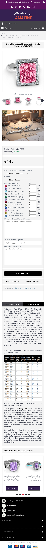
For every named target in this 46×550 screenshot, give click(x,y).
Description (12, 304)
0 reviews (18, 288)
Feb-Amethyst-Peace (15, 188)
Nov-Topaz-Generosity (15, 213)
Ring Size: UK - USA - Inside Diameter (18, 170)
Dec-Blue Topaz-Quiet (15, 216)
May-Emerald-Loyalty (15, 197)
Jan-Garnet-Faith (14, 186)
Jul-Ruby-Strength (14, 202)
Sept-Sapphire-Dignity (16, 207)
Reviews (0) (33, 304)
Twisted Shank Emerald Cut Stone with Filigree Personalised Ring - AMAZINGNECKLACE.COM (12, 479)
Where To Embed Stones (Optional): (17, 219)
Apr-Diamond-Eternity (15, 194)
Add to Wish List (13, 281)
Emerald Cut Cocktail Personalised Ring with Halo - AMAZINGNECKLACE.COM (34, 479)
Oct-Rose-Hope (13, 210)
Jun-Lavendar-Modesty (16, 199)
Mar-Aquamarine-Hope (16, 191)
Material (7, 177)
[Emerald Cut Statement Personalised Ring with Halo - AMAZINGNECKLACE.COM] (23, 71)
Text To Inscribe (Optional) (14, 240)
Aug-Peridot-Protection (16, 205)
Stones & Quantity (11, 183)
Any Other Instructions (12, 246)
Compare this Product (32, 281)
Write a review (29, 288)
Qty (30, 183)
